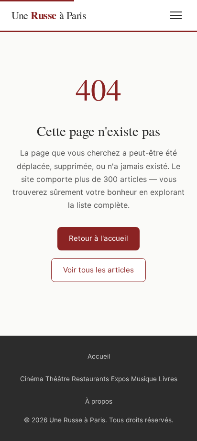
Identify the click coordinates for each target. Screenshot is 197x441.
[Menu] (176, 15)
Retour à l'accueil (98, 238)
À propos (98, 401)
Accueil (99, 356)
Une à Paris (48, 15)
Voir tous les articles (98, 269)
